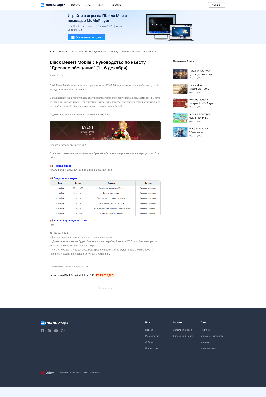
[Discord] (49, 330)
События (150, 342)
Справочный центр (183, 336)
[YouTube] (56, 330)
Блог (52, 51)
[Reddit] (63, 330)
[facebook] (42, 330)
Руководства (152, 336)
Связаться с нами (182, 329)
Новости (63, 51)
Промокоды (151, 348)
